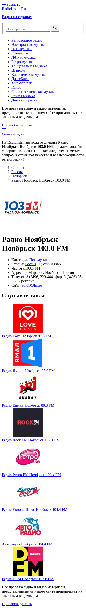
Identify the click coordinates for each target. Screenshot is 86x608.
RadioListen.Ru (14, 9)
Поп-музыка (21, 49)
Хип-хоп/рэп (21, 83)
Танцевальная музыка (29, 66)
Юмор (16, 87)
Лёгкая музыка (23, 57)
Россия (30, 264)
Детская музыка (24, 100)
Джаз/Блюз (20, 79)
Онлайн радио (13, 134)
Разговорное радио (26, 40)
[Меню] (4, 130)
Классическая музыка (29, 74)
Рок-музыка (21, 53)
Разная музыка (23, 96)
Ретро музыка (22, 62)
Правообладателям (17, 125)
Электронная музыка (28, 45)
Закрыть (13, 4)
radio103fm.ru (31, 285)
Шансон (18, 70)
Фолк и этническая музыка (33, 92)
